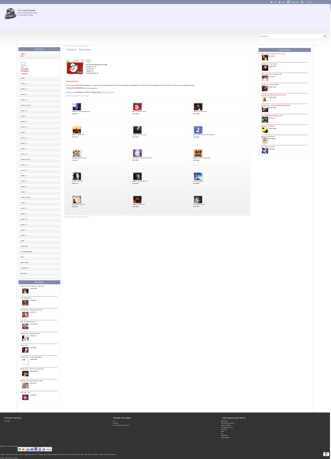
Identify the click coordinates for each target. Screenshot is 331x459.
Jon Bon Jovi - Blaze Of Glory (270, 84)
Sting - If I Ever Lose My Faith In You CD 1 (273, 53)
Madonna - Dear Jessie (268, 136)
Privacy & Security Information (121, 425)
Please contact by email (227, 423)
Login (283, 2)
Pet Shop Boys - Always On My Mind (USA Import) (275, 105)
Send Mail (7, 421)
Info (114, 421)
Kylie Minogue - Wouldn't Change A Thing (273, 95)
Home (275, 2)
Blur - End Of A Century (268, 146)
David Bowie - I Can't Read (269, 64)
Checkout (309, 2)
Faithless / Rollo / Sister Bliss (82, 45)
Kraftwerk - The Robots (268, 126)
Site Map (115, 423)
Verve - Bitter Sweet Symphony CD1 (271, 115)
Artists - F (74, 45)
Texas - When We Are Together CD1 (271, 74)
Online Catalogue (67, 45)
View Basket (295, 2)
